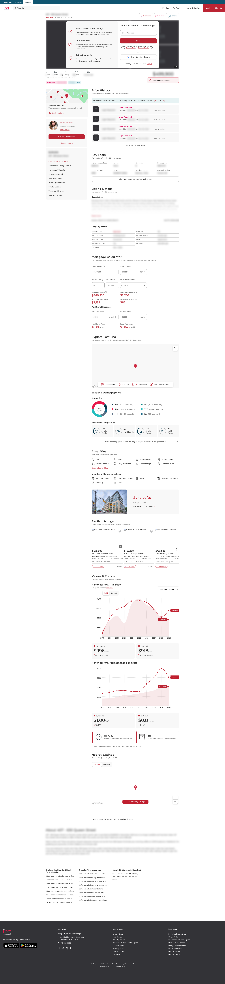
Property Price (98, 266)
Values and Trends (56, 191)
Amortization (110, 279)
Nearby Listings (55, 195)
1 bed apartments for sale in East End (61, 887)
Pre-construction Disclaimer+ (112, 966)
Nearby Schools (55, 178)
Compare (147, 16)
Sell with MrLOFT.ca (66, 137)
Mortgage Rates (175, 949)
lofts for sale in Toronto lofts (91, 889)
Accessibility (118, 946)
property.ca (8, 2)
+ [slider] (175, 596)
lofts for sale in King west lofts (92, 878)
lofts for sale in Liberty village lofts (93, 881)
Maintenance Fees (98, 311)
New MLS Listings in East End (126, 870)
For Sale (165, 8)
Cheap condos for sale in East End (60, 899)
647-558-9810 (64, 130)
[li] (71, 948)
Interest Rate (97, 279)
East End (60, 17)
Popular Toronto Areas (90, 870)
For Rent (176, 8)
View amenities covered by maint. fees (135, 179)
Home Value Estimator (177, 943)
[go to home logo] (7, 932)
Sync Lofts (50, 17)
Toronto (68, 17)
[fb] (64, 948)
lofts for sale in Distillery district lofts (94, 896)
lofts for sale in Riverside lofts (91, 893)
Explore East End (56, 174)
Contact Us (173, 937)
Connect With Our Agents (179, 940)
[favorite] (119, 532)
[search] (36, 8)
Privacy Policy (131, 48)
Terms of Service (143, 48)
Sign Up (218, 8)
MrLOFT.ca (7, 940)
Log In (208, 8)
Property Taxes (125, 311)
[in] (67, 948)
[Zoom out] (175, 801)
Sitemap (116, 954)
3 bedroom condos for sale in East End (62, 884)
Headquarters (119, 940)
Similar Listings (55, 187)
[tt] (60, 948)
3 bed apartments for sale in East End (61, 895)
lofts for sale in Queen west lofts (93, 900)
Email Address (126, 32)
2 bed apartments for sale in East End (61, 891)
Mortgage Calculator (57, 170)
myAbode (20, 940)
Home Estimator (193, 8)
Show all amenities (100, 468)
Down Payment (125, 266)
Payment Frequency (127, 279)
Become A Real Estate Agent (125, 943)
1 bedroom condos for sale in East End (62, 880)
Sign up (156, 100)
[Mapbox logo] (97, 386)
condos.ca (18, 2)
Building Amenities (57, 183)
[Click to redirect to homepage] (6, 8)
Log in (149, 64)
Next (138, 41)
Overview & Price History (59, 161)
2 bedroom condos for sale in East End (62, 876)
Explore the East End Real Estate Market (58, 871)
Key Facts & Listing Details (60, 166)
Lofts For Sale (174, 951)
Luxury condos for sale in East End (60, 902)
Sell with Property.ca (177, 934)
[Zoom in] (175, 797)
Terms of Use (118, 951)
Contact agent (66, 143)
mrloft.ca (28, 2)
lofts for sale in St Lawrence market (94, 885)
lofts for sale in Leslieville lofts (92, 874)
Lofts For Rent (174, 954)
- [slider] (153, 596)
